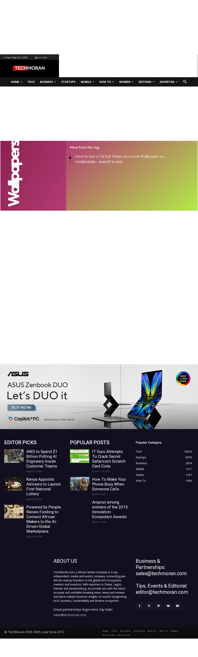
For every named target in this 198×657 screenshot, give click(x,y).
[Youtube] (177, 606)
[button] (185, 82)
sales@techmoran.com (70, 615)
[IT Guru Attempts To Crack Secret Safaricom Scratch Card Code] (79, 456)
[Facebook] (139, 606)
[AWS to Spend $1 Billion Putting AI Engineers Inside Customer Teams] (14, 456)
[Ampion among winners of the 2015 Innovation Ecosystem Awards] (79, 506)
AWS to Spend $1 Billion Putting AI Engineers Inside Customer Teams (41, 458)
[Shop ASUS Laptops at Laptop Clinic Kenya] (99, 396)
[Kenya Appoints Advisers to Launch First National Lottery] (14, 484)
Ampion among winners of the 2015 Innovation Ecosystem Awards (110, 509)
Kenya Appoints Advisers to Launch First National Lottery (43, 486)
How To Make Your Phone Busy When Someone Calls (109, 484)
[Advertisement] (99, 27)
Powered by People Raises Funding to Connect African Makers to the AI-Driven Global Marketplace (43, 519)
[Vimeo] (158, 606)
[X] (149, 606)
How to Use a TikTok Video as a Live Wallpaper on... (121, 156)
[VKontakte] (168, 606)
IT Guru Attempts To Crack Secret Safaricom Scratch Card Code (108, 458)
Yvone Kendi (85, 162)
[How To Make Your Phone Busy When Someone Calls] (79, 484)
